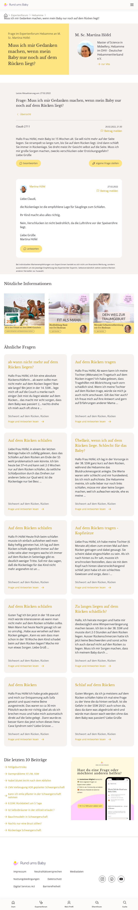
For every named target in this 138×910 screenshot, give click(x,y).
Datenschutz (55, 879)
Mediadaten (77, 871)
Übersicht (25, 114)
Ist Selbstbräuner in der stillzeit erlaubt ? (31, 810)
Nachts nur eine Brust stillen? (25, 823)
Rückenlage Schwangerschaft (24, 830)
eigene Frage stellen (107, 163)
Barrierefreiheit (51, 886)
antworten (33, 248)
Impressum (19, 871)
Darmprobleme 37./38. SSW (23, 773)
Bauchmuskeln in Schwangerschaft (28, 816)
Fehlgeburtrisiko (17, 767)
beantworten (30, 163)
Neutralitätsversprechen (48, 871)
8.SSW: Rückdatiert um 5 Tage (25, 803)
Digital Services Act (24, 886)
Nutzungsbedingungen (26, 879)
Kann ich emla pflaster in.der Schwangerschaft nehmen (34, 795)
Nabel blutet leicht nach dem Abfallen (29, 780)
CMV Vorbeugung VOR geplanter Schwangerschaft (36, 787)
